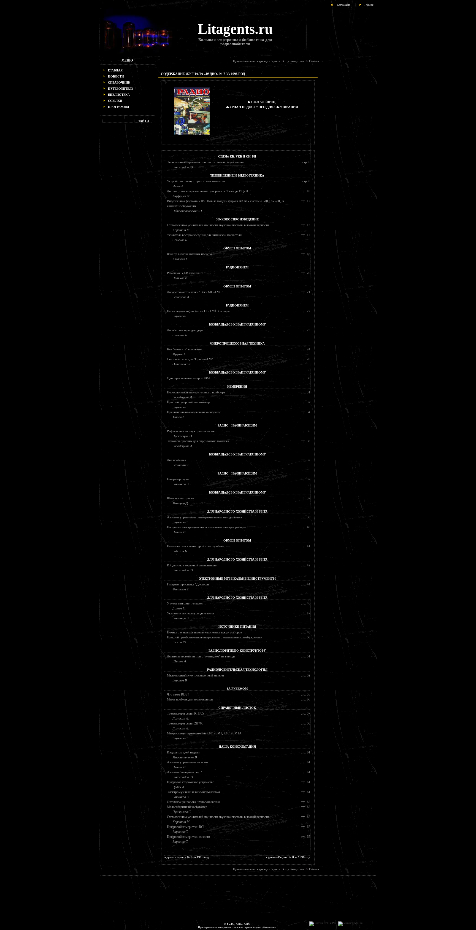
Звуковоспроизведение (237, 219)
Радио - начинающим (237, 425)
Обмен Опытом (237, 248)
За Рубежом (237, 688)
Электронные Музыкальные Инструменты (237, 578)
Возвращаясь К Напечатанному (237, 324)
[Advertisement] (127, 214)
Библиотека (119, 94)
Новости (116, 76)
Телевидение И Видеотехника (237, 175)
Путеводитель (120, 88)
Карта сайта (343, 4)
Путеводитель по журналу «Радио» (256, 61)
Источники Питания (237, 626)
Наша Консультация (237, 746)
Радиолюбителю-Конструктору (237, 650)
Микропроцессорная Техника (237, 343)
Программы (118, 106)
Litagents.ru (235, 29)
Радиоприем (237, 267)
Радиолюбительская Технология (237, 669)
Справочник (119, 82)
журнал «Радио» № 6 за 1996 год (186, 857)
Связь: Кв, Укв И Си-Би (237, 156)
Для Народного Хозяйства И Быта (237, 511)
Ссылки (115, 100)
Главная (369, 4)
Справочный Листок (237, 707)
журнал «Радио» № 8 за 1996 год (288, 857)
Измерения (237, 386)
